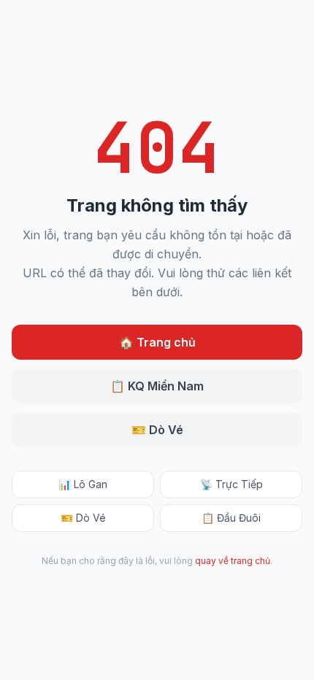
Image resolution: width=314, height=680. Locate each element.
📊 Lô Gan (82, 484)
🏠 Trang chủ (157, 342)
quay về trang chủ (232, 560)
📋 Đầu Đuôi (231, 517)
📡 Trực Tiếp (231, 484)
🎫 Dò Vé (157, 429)
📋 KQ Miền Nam (157, 386)
